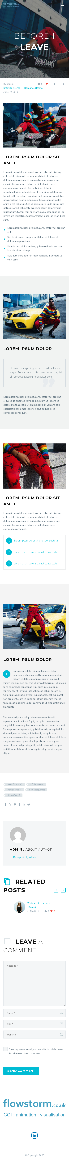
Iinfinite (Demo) (12, 87)
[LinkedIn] (24, 804)
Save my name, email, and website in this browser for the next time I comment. (36, 1051)
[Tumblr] (19, 804)
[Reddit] (28, 804)
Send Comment (21, 1071)
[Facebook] (5, 804)
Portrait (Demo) (14, 789)
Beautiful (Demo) (15, 784)
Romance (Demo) (33, 87)
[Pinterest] (14, 804)
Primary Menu (63, 4)
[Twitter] (10, 804)
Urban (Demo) (14, 795)
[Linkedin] (34, 1135)
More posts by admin (24, 857)
